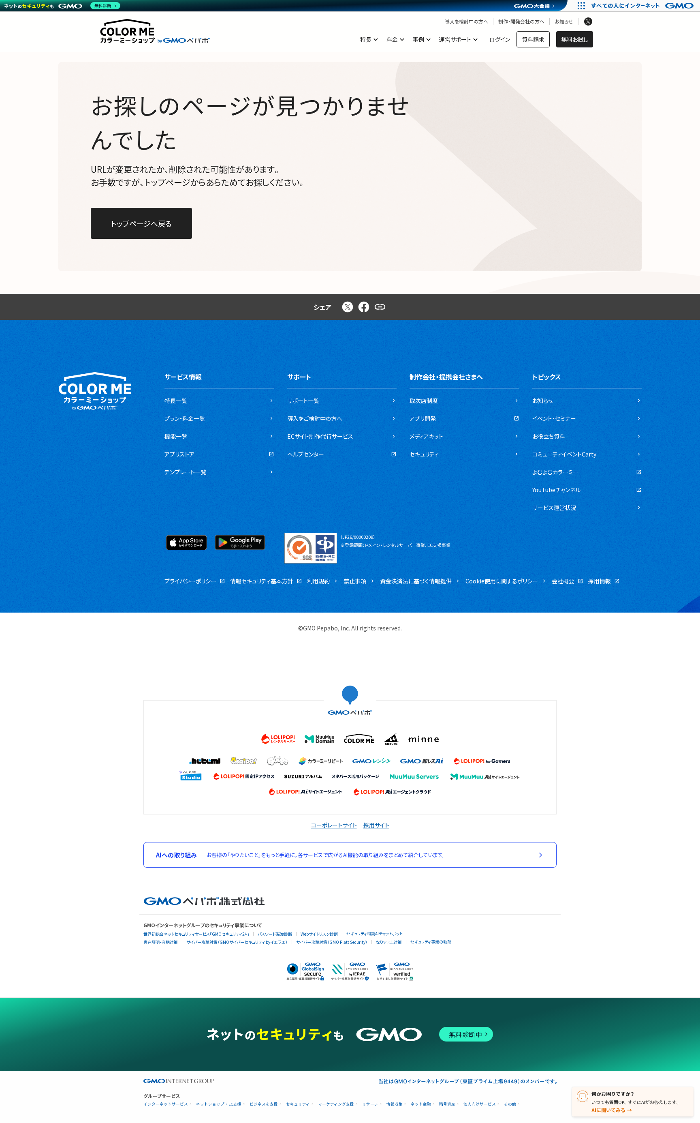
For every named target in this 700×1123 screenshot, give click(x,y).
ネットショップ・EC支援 (218, 1104)
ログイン (499, 39)
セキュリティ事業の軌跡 (430, 942)
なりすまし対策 (389, 942)
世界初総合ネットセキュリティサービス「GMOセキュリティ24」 (196, 934)
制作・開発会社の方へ (521, 21)
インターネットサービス (165, 1104)
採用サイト (376, 825)
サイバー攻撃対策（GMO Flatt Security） (331, 942)
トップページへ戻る (141, 223)
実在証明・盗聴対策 (160, 942)
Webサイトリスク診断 (319, 934)
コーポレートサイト (334, 825)
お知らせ (564, 21)
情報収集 (394, 1104)
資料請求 (533, 39)
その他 (510, 1104)
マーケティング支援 (336, 1104)
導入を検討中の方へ (466, 21)
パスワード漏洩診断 (275, 934)
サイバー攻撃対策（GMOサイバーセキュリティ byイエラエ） (237, 942)
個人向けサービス (479, 1104)
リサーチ (370, 1104)
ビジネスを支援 (264, 1104)
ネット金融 (421, 1104)
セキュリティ (298, 1104)
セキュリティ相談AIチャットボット (374, 933)
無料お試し (574, 39)
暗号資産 (447, 1104)
